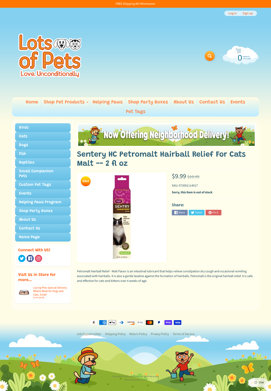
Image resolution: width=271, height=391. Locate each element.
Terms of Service (184, 334)
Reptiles (26, 163)
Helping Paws (108, 102)
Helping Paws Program (40, 202)
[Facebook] (30, 258)
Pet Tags (135, 111)
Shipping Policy (115, 334)
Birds (24, 128)
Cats (23, 136)
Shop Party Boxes (148, 102)
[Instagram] (38, 258)
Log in (233, 13)
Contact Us (212, 102)
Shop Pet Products (66, 103)
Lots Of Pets (134, 376)
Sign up (248, 13)
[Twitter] (21, 258)
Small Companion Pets (36, 173)
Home (32, 102)
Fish (22, 154)
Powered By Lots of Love (135, 379)
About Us (184, 102)
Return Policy (138, 334)
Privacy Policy (160, 334)
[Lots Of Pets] (50, 56)
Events (238, 102)
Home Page (29, 237)
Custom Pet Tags (35, 185)
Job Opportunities (89, 334)
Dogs (23, 145)
